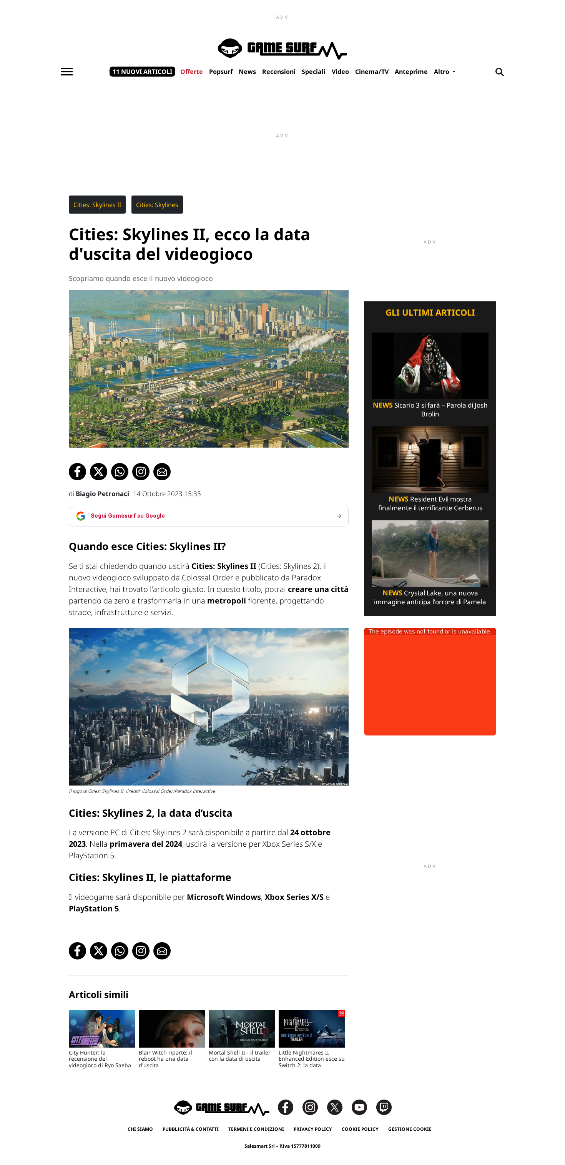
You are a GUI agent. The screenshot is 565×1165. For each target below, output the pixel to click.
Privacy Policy (313, 1129)
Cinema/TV (372, 71)
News (247, 71)
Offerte (191, 71)
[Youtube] (363, 1106)
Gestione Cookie (410, 1129)
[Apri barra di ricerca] (499, 72)
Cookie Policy (360, 1129)
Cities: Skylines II (97, 205)
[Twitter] (338, 1106)
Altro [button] (442, 71)
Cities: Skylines (157, 205)
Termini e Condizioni (256, 1129)
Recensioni (279, 71)
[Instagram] (314, 1106)
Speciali (314, 71)
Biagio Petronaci (102, 493)
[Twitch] (384, 1106)
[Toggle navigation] (67, 71)
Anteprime (411, 71)
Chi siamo (140, 1129)
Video (340, 71)
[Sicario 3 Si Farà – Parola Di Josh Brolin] (430, 365)
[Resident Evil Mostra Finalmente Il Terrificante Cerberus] (430, 459)
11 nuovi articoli (142, 71)
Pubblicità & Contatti (191, 1129)
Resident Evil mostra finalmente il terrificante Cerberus (430, 503)
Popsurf (221, 71)
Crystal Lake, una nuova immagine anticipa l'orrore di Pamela (430, 597)
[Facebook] (289, 1106)
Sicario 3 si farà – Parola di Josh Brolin (430, 409)
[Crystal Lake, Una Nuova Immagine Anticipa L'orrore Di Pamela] (430, 553)
